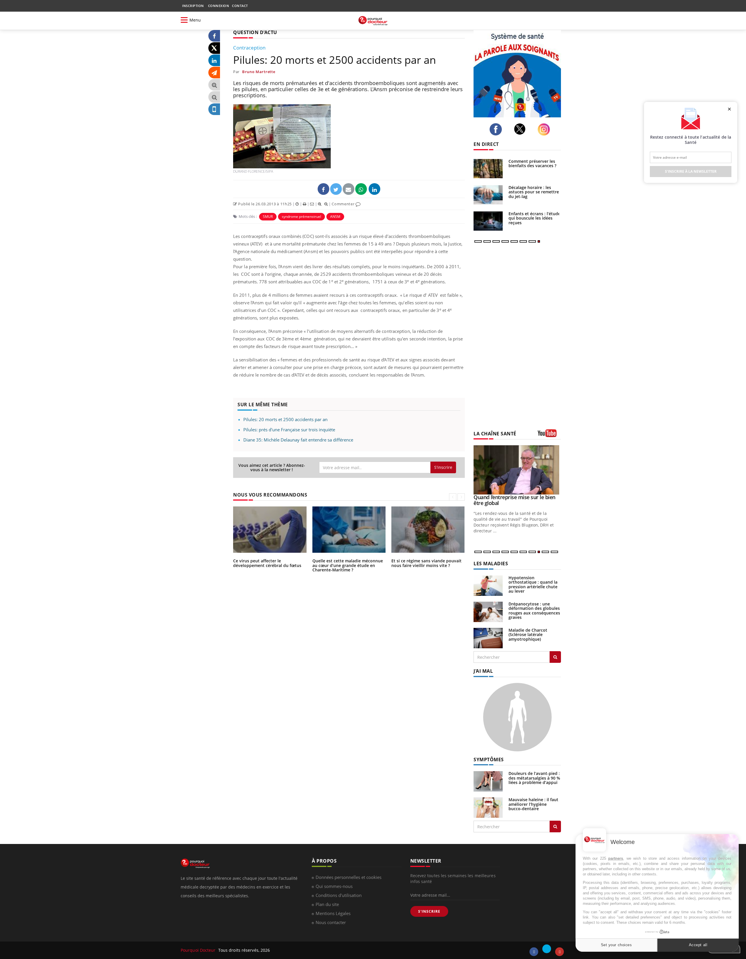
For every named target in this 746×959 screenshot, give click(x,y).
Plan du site (327, 904)
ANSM (335, 216)
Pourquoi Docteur (199, 950)
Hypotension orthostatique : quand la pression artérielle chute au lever (533, 584)
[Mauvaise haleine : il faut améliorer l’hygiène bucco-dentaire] (488, 807)
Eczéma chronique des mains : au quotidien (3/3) (513, 500)
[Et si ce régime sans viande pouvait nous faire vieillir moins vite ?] (488, 221)
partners (615, 858)
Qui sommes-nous (334, 886)
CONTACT (240, 5)
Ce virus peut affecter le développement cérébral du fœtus (267, 563)
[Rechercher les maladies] (555, 657)
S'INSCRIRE (429, 911)
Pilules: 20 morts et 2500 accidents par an (285, 419)
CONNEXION (218, 5)
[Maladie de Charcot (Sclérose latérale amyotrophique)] (488, 637)
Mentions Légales (333, 913)
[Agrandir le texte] (214, 85)
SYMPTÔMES (489, 759)
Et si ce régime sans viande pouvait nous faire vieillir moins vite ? (426, 563)
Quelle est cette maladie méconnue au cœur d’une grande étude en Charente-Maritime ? (347, 565)
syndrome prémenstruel (301, 216)
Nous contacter (331, 922)
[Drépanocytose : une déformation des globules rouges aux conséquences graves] (488, 611)
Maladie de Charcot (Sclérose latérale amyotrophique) (528, 634)
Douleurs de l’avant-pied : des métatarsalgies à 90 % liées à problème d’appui (534, 778)
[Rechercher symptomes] (555, 826)
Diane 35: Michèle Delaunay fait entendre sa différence (298, 440)
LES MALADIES (491, 563)
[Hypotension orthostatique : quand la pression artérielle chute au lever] (488, 585)
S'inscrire (443, 467)
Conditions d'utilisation (339, 895)
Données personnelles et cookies (348, 877)
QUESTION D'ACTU (255, 32)
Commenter (344, 203)
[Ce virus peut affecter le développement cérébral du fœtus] (488, 168)
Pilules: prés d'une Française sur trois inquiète (289, 429)
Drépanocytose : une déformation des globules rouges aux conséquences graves (534, 610)
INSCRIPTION (193, 5)
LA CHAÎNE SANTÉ (495, 433)
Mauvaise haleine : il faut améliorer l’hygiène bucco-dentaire (533, 804)
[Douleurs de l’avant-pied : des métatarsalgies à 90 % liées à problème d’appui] (488, 781)
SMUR (268, 216)
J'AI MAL (483, 671)
